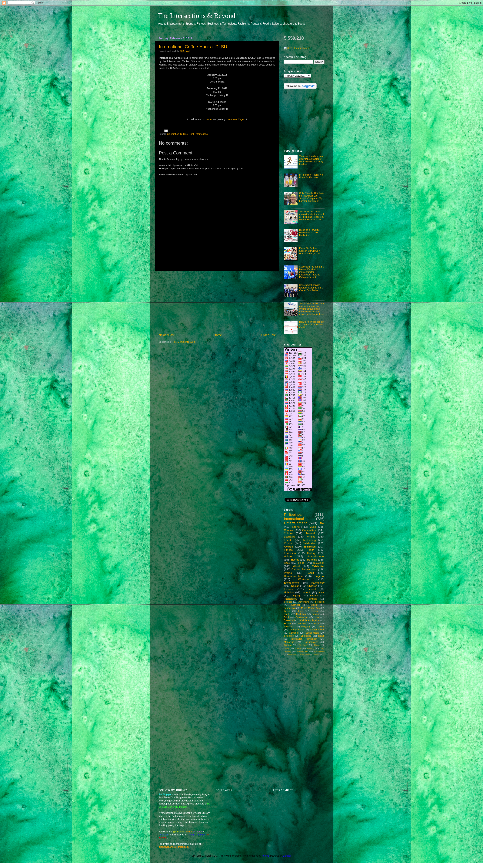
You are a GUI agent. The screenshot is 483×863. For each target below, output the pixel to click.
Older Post (268, 335)
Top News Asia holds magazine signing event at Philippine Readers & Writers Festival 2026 (311, 215)
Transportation (317, 629)
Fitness (288, 549)
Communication (293, 576)
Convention (319, 651)
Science (288, 602)
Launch (306, 592)
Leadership (290, 608)
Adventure (303, 602)
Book (287, 562)
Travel (287, 611)
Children (312, 585)
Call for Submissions (304, 569)
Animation (289, 626)
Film (322, 523)
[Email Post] (165, 130)
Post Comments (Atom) (184, 342)
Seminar (295, 605)
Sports (296, 526)
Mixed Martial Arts (310, 608)
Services (302, 623)
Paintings (312, 599)
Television (319, 562)
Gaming (288, 645)
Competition (309, 530)
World (296, 566)
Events (295, 559)
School (312, 589)
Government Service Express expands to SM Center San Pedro (311, 288)
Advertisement (316, 556)
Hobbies (289, 592)
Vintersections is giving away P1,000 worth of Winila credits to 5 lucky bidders (311, 160)
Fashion (289, 589)
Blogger (287, 856)
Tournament (302, 651)
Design (295, 585)
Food (301, 562)
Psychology (318, 582)
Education (290, 553)
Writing (311, 536)
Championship (296, 629)
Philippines (293, 515)
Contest (315, 614)
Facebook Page (235, 119)
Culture (184, 134)
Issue (316, 617)
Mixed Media (305, 655)
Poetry (287, 614)
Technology (309, 539)
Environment (291, 582)
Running (312, 559)
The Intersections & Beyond (196, 15)
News (286, 648)
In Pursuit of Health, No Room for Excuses (311, 176)
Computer (294, 633)
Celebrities (318, 566)
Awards (288, 546)
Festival (310, 533)
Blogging (306, 626)
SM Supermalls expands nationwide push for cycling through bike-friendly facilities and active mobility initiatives (311, 308)
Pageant (320, 576)
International (201, 134)
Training (310, 648)
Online (321, 626)
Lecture (314, 595)
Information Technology (304, 639)
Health (310, 549)
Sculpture (289, 636)
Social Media (312, 633)
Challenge (306, 636)
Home (218, 335)
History (311, 553)
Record (314, 611)
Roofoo (265, 856)
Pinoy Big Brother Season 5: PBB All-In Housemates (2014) (309, 251)
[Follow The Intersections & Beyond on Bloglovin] (300, 88)
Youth (322, 592)
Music (312, 526)
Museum (316, 655)
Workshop (304, 579)
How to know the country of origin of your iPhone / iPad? (311, 324)
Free (300, 611)
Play (316, 623)
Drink (191, 134)
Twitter (208, 119)
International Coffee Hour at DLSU (193, 46)
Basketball (289, 620)
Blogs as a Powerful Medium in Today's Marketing (309, 232)
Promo (288, 572)
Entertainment (295, 523)
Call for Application (310, 620)
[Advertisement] (217, 302)
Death (321, 636)
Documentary (311, 642)
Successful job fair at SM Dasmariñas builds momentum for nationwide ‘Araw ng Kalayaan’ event (311, 271)
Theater (288, 539)
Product (288, 543)
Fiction (287, 623)
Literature (289, 536)
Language (296, 595)
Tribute (298, 648)
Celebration (173, 134)
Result (310, 572)
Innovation (292, 655)
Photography (290, 599)
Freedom (320, 602)
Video (314, 605)
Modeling (301, 614)
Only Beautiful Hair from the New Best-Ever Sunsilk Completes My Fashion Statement (311, 197)
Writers (288, 556)
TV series (303, 645)
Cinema (288, 530)
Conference (301, 617)
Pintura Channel (196, 834)
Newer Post (166, 335)
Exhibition (310, 546)
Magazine (289, 642)
